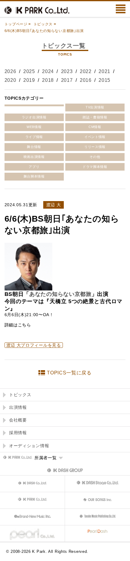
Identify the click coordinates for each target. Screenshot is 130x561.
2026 (10, 71)
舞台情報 (34, 147)
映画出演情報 (34, 157)
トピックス (43, 24)
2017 (67, 80)
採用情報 (18, 432)
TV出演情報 (95, 107)
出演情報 (18, 407)
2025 (29, 71)
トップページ (16, 24)
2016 (86, 80)
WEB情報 (34, 127)
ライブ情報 (34, 137)
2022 (86, 71)
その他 (94, 157)
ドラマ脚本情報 (95, 166)
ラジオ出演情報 (34, 117)
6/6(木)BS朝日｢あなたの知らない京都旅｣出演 (44, 31)
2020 (10, 80)
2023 (67, 71)
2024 (48, 71)
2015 (104, 80)
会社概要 (18, 420)
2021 (104, 71)
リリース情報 (95, 147)
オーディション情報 (29, 445)
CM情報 (95, 127)
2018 (48, 80)
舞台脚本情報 (34, 176)
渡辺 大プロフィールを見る (33, 345)
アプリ (34, 166)
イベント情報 (95, 137)
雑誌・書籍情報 (95, 117)
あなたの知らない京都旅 (60, 294)
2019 (29, 80)
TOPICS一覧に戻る (69, 372)
